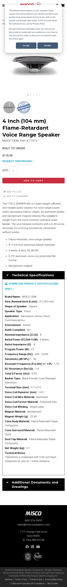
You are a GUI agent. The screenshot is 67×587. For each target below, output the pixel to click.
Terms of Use (21, 579)
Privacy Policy (36, 579)
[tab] (33, 275)
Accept (26, 45)
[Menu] (3, 5)
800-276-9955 (33, 520)
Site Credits (52, 583)
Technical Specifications (33, 275)
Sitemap (8, 579)
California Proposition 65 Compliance (28, 583)
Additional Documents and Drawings (35, 485)
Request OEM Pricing (17, 161)
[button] (27, 95)
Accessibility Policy (53, 579)
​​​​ (28, 547)
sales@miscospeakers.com (33, 524)
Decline (47, 45)
